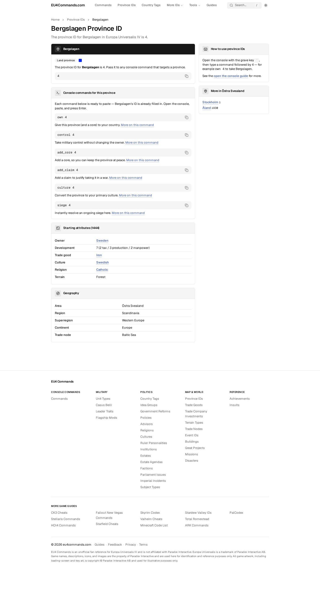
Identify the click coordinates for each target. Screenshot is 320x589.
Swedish (102, 262)
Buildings (192, 442)
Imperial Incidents (153, 481)
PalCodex (236, 513)
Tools (193, 5)
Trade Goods (194, 405)
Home (55, 20)
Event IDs (191, 435)
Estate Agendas (151, 462)
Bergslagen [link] (100, 20)
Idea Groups (148, 405)
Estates (145, 456)
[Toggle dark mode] (266, 5)
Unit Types (103, 399)
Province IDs (127, 5)
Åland (206, 108)
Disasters (191, 461)
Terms (143, 545)
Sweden (102, 241)
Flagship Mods (106, 418)
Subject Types (150, 487)
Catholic (102, 270)
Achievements (240, 399)
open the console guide (231, 76)
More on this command (137, 125)
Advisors (146, 424)
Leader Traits (104, 411)
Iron (99, 255)
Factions (146, 468)
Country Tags (151, 5)
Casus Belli (104, 405)
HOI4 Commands (63, 525)
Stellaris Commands (65, 519)
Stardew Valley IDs (198, 513)
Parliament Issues (153, 475)
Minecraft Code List (154, 525)
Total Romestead (197, 519)
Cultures (146, 437)
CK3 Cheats (59, 513)
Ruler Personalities (153, 443)
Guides (212, 5)
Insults (234, 405)
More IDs (173, 5)
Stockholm (210, 102)
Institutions (148, 449)
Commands (103, 5)
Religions (147, 430)
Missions (191, 454)
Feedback (115, 545)
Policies (146, 418)
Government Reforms (155, 411)
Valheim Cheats (151, 519)
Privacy (130, 545)
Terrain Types (194, 423)
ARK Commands (196, 525)
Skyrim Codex (150, 513)
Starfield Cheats (107, 524)
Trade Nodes (194, 429)
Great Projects (195, 448)
